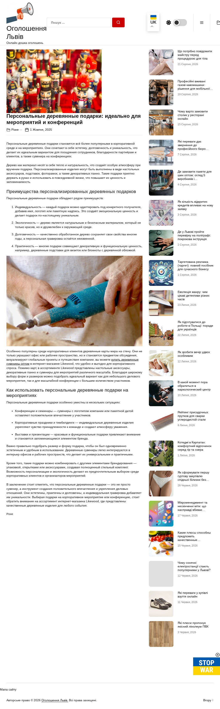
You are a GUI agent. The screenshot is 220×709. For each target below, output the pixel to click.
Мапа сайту (8, 689)
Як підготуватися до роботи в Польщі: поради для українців (195, 325)
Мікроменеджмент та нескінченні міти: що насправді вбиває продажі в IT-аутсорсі (192, 508)
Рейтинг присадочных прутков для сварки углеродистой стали (193, 415)
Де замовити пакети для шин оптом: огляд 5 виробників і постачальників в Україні (195, 177)
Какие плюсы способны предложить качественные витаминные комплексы (194, 538)
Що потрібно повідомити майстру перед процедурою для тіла (195, 54)
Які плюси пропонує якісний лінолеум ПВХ (193, 624)
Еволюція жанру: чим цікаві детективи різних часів (193, 295)
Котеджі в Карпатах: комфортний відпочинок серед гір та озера (194, 446)
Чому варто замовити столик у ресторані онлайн (193, 115)
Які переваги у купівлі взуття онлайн (193, 594)
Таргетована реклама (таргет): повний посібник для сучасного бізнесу (195, 265)
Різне (15, 129)
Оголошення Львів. (54, 700)
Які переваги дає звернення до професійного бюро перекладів (192, 147)
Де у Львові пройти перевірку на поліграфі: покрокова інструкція (194, 235)
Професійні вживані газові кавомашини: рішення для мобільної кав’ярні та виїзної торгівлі (194, 88)
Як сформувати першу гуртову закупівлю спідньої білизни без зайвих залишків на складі (193, 479)
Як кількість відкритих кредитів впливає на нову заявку (195, 205)
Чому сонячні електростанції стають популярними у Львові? (194, 566)
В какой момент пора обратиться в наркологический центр (194, 385)
